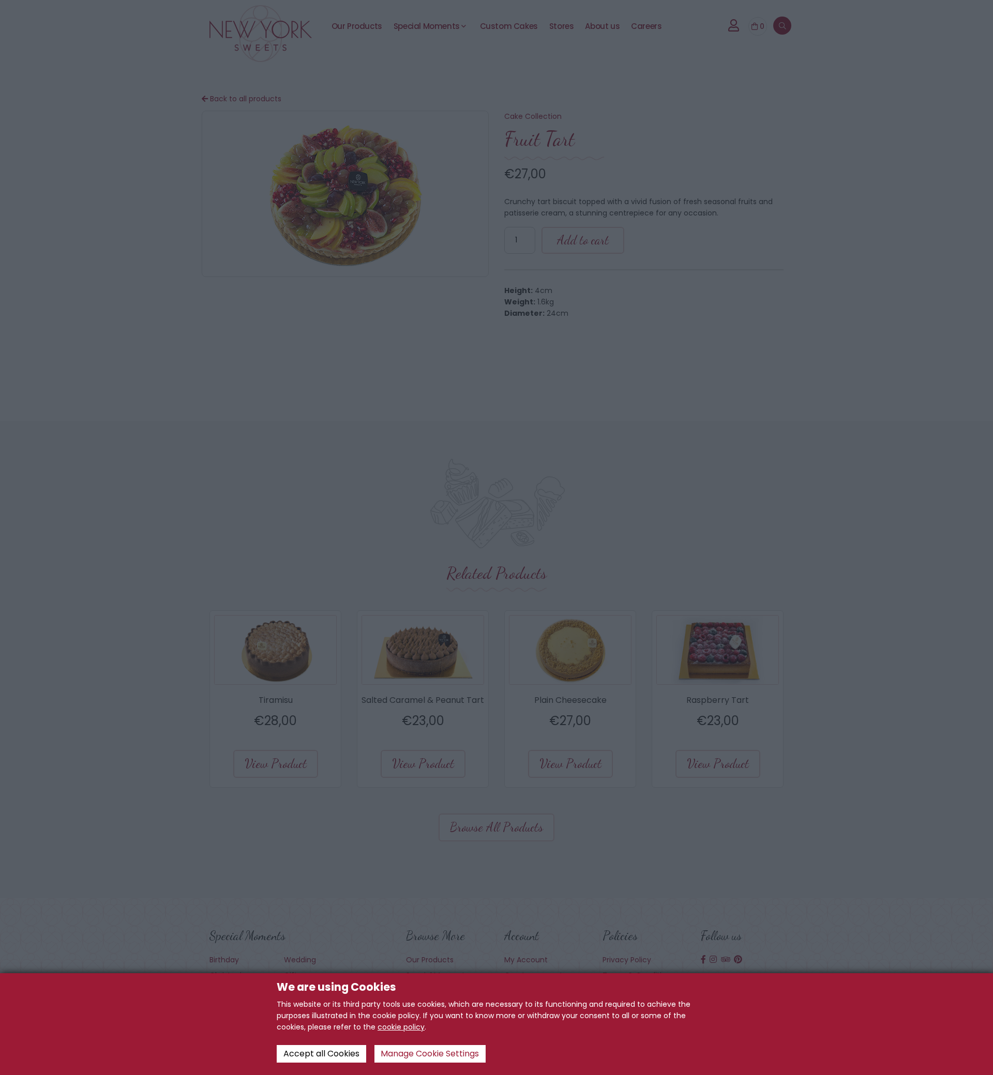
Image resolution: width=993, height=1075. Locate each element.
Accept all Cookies (321, 1053)
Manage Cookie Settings (430, 1053)
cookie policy (401, 1027)
